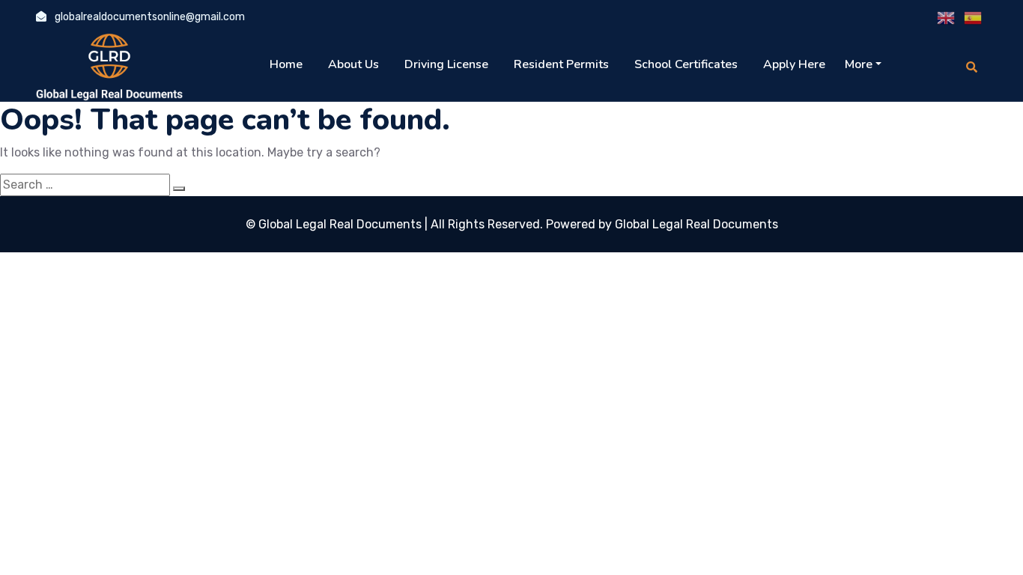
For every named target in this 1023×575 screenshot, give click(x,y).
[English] (946, 18)
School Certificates (686, 64)
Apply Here (794, 64)
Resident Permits (561, 64)
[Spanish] (973, 18)
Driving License (446, 64)
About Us (353, 64)
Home (286, 64)
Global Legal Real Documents (341, 224)
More (858, 64)
